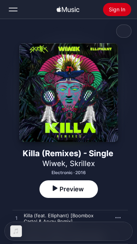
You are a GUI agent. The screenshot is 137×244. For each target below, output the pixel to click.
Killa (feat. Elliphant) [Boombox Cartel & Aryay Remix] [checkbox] (59, 218)
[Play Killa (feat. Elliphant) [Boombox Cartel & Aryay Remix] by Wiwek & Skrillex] (16, 218)
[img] (68, 9)
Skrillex (82, 163)
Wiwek (53, 163)
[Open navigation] (13, 9)
